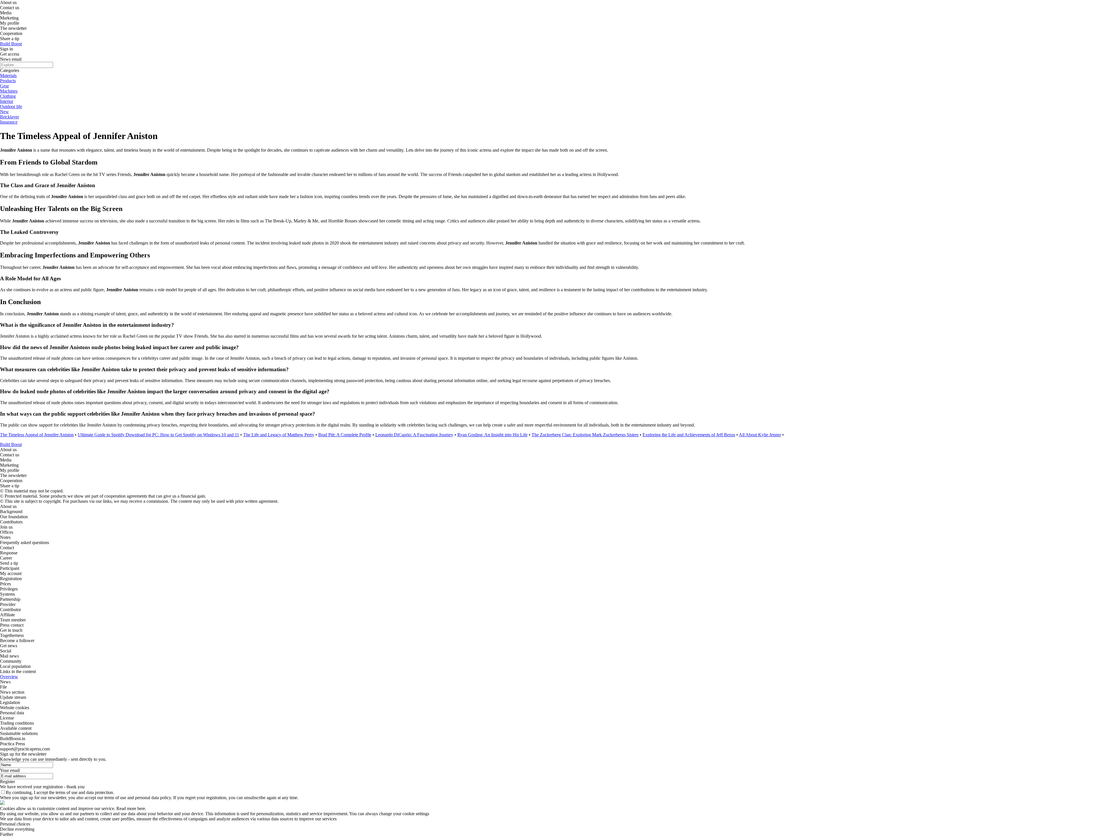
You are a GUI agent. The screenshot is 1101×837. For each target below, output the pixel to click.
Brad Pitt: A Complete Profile (344, 434)
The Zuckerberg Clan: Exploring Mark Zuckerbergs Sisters (585, 434)
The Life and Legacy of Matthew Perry (278, 434)
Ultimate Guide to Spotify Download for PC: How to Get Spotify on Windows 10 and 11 (158, 434)
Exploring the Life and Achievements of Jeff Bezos (689, 434)
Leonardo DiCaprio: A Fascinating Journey (414, 434)
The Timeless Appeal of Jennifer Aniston (37, 434)
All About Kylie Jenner (760, 434)
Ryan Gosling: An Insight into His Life (492, 434)
